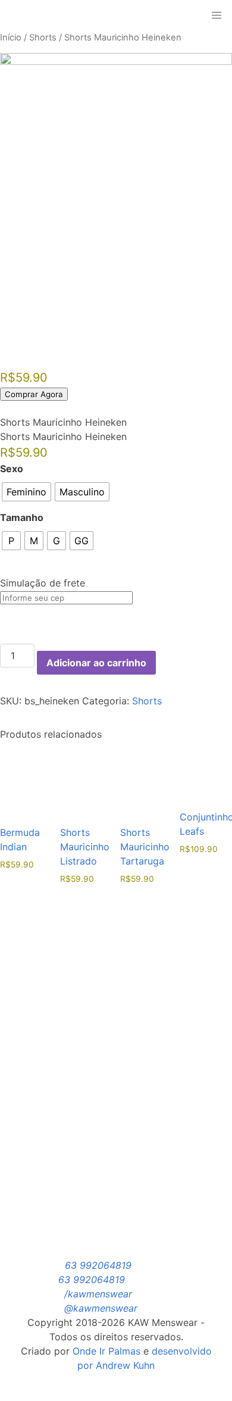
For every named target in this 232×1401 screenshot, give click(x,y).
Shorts (43, 37)
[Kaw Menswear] (47, 15)
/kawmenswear (98, 1294)
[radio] (26, 492)
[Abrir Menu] (102, 15)
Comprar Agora (34, 394)
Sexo (11, 469)
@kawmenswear (100, 1308)
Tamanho (21, 517)
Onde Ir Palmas (106, 1351)
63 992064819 (98, 1265)
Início (10, 37)
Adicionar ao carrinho (96, 663)
